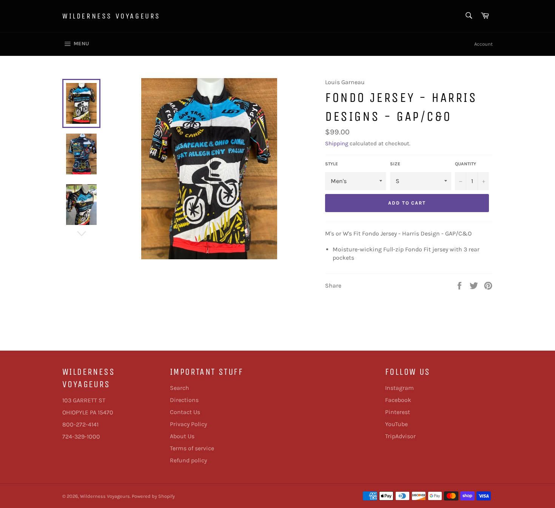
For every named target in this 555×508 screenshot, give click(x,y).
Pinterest (397, 412)
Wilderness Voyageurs (111, 16)
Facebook (398, 399)
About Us (182, 436)
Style (331, 163)
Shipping (336, 143)
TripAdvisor (400, 436)
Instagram (399, 387)
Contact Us (185, 412)
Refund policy (188, 460)
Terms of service (192, 448)
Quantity (465, 163)
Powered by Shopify (153, 496)
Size (395, 163)
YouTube (396, 424)
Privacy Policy (188, 424)
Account (483, 44)
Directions (184, 399)
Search (179, 387)
